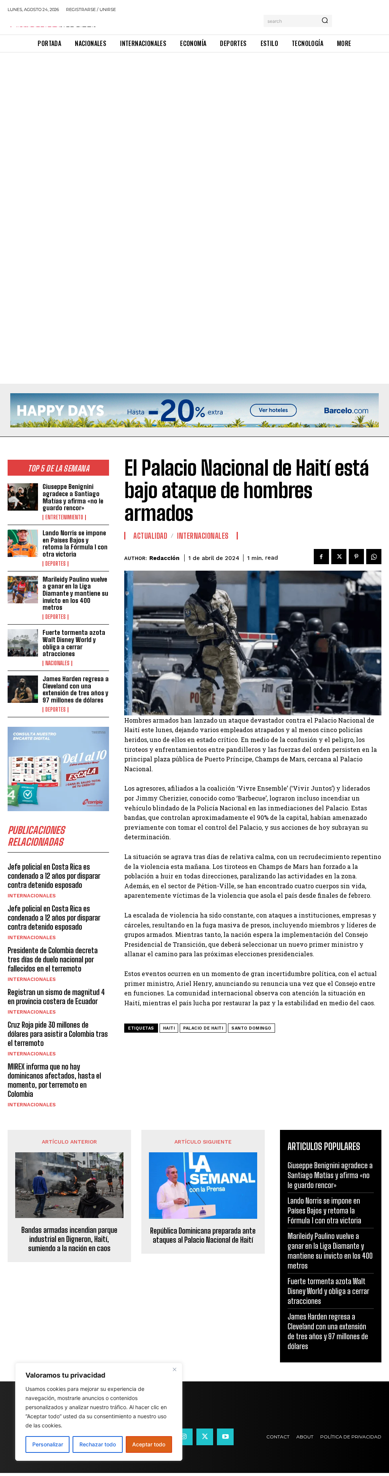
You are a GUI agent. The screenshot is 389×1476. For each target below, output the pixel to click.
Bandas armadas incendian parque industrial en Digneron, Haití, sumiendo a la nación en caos (69, 1239)
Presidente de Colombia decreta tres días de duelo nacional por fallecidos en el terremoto (53, 959)
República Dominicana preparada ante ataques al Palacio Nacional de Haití (203, 1235)
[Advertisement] (194, 108)
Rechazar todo (97, 1444)
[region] (98, 1412)
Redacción (164, 558)
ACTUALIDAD (150, 535)
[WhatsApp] (373, 556)
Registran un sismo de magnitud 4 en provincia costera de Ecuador (56, 996)
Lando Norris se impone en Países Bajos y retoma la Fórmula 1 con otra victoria (75, 543)
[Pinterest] (356, 556)
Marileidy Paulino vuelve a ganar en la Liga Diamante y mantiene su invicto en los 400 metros (75, 593)
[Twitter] (338, 556)
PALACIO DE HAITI (203, 1028)
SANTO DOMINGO (251, 1028)
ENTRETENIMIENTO (64, 517)
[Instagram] (184, 1437)
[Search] (325, 21)
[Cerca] (174, 1369)
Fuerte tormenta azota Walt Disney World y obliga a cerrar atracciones (74, 643)
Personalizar (47, 1444)
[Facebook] (321, 556)
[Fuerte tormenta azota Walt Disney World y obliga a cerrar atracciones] (23, 643)
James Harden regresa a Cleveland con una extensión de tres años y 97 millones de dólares (76, 689)
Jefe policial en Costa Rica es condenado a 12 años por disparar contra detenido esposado (54, 875)
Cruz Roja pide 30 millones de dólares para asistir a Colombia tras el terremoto (58, 1033)
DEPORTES (55, 563)
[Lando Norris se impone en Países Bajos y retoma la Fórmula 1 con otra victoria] (23, 543)
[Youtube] (225, 1437)
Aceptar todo (148, 1444)
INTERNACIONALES (32, 895)
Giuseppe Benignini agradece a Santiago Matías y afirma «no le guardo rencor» (73, 497)
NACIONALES (57, 663)
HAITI (169, 1028)
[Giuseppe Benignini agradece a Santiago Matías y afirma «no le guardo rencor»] (23, 497)
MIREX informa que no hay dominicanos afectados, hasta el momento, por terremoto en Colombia (54, 1080)
